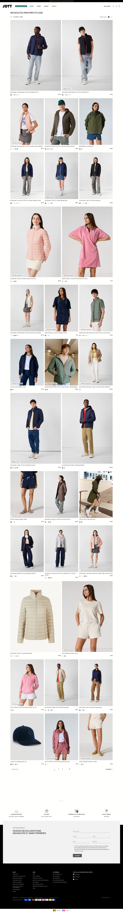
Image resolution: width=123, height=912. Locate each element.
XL (54, 86)
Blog (34, 888)
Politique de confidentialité (26, 897)
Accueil (61, 800)
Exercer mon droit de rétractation (41, 880)
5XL (54, 88)
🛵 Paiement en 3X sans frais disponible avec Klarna (57, 1)
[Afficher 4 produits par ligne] (112, 17)
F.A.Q (34, 874)
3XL (29, 88)
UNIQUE (15, 758)
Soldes (14, 891)
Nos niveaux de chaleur (58, 880)
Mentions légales (39, 897)
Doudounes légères (17, 882)
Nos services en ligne (38, 884)
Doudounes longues (17, 878)
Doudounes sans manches (19, 876)
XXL (17, 88)
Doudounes (15, 874)
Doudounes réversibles (18, 884)
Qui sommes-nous (57, 874)
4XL (42, 88)
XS (15, 140)
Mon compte (36, 882)
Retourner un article (37, 878)
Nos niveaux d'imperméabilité (60, 882)
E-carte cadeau (16, 889)
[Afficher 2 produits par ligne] (109, 17)
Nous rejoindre (56, 878)
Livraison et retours (53, 897)
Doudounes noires (17, 880)
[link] (55, 769)
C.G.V (45, 897)
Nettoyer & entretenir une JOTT (40, 886)
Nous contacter (36, 876)
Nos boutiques (56, 876)
